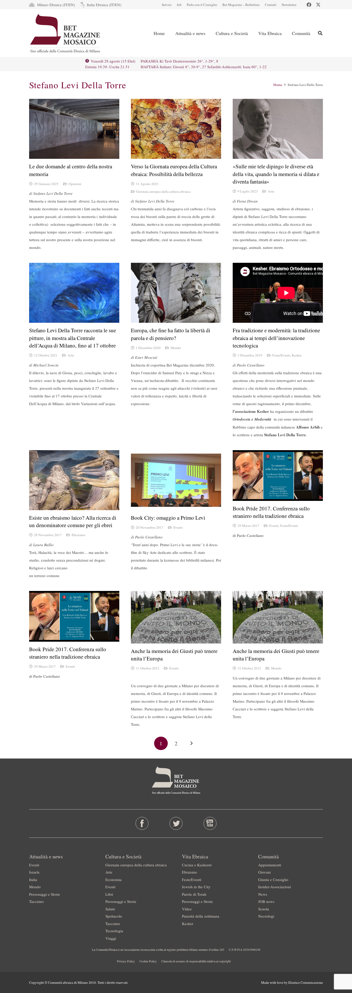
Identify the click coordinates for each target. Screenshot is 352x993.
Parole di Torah (194, 894)
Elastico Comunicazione (305, 982)
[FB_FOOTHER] (142, 823)
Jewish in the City (196, 886)
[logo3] (65, 33)
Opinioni (75, 183)
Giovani (264, 872)
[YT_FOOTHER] (210, 823)
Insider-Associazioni (274, 886)
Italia (33, 879)
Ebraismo (78, 535)
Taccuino (36, 901)
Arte (271, 191)
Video (187, 908)
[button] (320, 33)
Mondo (176, 347)
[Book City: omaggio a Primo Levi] (176, 480)
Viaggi (110, 938)
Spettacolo (113, 916)
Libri (109, 894)
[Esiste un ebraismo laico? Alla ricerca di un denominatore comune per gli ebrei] (74, 480)
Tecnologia (114, 930)
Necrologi (266, 916)
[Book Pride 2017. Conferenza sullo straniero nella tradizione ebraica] (278, 475)
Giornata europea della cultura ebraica (163, 191)
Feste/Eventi (281, 355)
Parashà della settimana (200, 916)
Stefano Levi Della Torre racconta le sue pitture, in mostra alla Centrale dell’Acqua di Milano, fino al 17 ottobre (72, 338)
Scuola (263, 908)
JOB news (266, 901)
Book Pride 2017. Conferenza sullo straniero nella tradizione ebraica (271, 512)
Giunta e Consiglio (273, 879)
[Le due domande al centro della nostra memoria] (74, 129)
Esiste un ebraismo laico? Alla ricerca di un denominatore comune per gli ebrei (72, 521)
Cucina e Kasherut (197, 864)
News (262, 894)
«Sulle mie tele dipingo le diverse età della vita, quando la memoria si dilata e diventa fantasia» (276, 174)
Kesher (297, 355)
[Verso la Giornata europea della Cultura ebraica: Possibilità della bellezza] (176, 129)
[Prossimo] (191, 743)
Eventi (178, 527)
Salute (110, 908)
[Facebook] (309, 4)
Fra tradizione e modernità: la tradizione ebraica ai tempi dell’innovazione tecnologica (276, 338)
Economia (113, 879)
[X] (318, 4)
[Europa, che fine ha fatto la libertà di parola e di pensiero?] (176, 293)
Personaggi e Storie (44, 894)
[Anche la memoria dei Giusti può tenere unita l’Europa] (176, 617)
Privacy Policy (126, 961)
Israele (34, 872)
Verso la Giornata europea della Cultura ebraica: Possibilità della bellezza (174, 170)
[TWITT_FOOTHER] (176, 823)
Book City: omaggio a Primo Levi (168, 517)
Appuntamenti (269, 864)
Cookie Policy (148, 961)
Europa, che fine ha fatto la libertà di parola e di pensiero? (170, 334)
